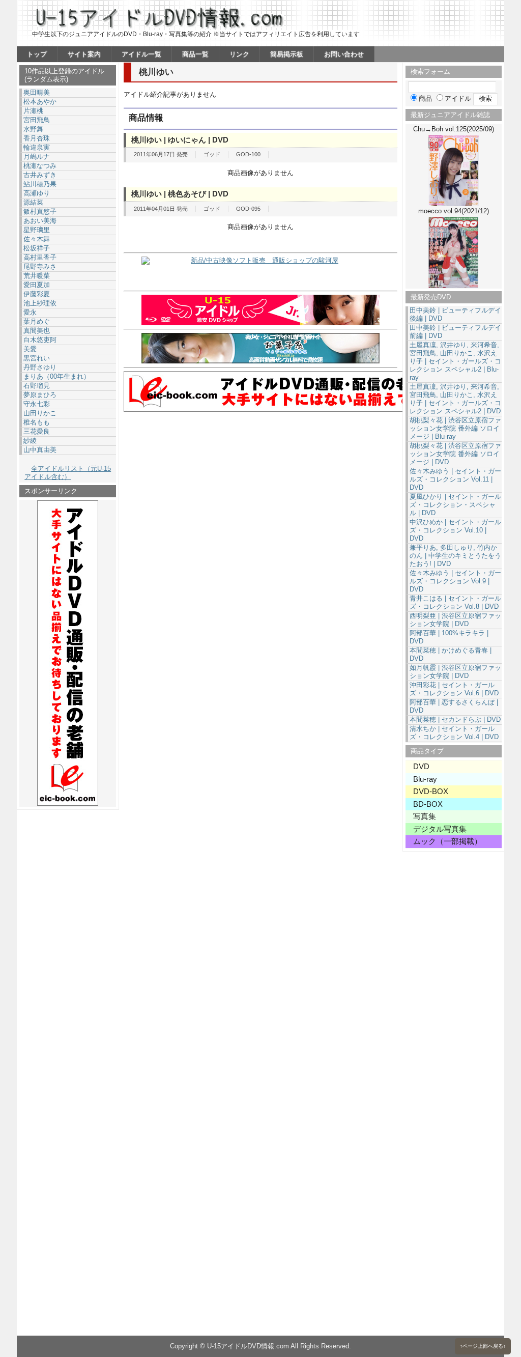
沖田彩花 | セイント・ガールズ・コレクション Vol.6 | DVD (454, 689)
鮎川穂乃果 (39, 184)
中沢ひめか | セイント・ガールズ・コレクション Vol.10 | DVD (455, 530)
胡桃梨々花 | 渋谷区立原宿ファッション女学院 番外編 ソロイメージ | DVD (455, 454)
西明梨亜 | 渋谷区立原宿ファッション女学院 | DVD (455, 620)
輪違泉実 (36, 147)
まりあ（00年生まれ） (56, 376)
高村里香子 (39, 257)
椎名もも (36, 422)
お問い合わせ (344, 54)
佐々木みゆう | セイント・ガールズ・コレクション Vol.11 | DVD (455, 479)
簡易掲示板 (286, 54)
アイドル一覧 (141, 54)
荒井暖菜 (36, 275)
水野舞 (33, 129)
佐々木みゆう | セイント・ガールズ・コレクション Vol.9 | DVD (455, 581)
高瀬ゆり (36, 193)
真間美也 (36, 330)
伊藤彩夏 (36, 294)
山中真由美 (39, 450)
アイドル (458, 98)
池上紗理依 (39, 303)
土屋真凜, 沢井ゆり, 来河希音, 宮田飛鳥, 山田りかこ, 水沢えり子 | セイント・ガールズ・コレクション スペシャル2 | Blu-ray (455, 361)
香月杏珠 (36, 138)
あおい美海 (39, 220)
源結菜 (33, 202)
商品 (425, 98)
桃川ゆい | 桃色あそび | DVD (179, 193)
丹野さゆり (39, 367)
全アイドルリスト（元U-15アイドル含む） (67, 472)
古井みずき (39, 175)
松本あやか (39, 101)
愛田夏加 (36, 285)
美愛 (30, 349)
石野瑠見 (36, 385)
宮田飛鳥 (36, 120)
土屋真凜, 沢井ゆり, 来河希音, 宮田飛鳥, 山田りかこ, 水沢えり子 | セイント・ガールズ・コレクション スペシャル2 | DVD (455, 399)
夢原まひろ (39, 395)
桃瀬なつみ (39, 165)
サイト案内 (84, 54)
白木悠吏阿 (39, 340)
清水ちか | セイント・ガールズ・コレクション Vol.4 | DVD (454, 733)
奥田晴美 (36, 92)
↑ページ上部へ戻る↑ (483, 1346)
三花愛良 (36, 431)
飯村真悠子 (39, 211)
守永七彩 (36, 404)
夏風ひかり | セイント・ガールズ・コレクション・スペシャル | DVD (455, 505)
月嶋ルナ (36, 156)
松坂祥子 (36, 248)
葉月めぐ (36, 321)
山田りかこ (39, 413)
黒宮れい (36, 358)
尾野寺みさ (39, 266)
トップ (37, 54)
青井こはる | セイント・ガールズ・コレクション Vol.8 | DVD (455, 602)
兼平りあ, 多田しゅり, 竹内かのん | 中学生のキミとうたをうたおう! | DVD (455, 556)
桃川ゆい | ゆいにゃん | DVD (179, 139)
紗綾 (30, 440)
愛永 (30, 312)
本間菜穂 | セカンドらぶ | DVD (455, 719)
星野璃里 (36, 230)
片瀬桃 (33, 111)
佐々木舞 (36, 239)
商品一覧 (195, 54)
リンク (239, 54)
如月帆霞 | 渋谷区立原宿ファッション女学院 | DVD (455, 672)
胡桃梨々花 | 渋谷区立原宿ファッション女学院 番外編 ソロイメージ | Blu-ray (455, 428)
